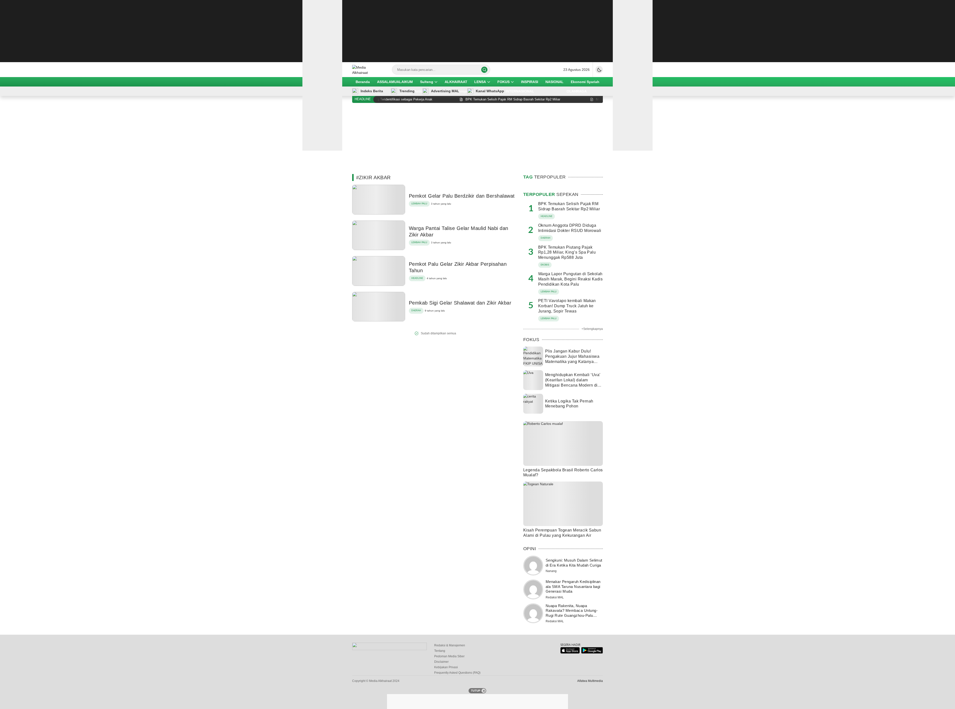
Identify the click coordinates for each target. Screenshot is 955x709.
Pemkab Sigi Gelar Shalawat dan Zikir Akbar (460, 303)
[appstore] (569, 652)
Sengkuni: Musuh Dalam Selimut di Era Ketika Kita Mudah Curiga (574, 562)
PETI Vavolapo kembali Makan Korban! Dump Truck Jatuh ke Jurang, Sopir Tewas (567, 306)
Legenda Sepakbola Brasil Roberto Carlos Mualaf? (563, 472)
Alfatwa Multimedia (590, 681)
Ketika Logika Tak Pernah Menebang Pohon (569, 403)
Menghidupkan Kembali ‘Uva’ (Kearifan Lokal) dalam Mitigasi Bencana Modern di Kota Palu (572, 382)
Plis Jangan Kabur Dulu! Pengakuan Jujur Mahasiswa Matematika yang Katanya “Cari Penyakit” (572, 359)
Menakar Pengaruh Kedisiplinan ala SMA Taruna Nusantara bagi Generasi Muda (573, 586)
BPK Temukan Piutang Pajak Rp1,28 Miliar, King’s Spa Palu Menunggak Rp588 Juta (567, 252)
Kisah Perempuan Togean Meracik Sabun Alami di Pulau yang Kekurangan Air (562, 532)
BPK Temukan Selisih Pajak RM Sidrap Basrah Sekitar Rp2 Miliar (569, 206)
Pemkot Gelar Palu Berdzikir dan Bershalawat (462, 196)
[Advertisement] (477, 31)
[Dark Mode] (599, 69)
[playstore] (592, 652)
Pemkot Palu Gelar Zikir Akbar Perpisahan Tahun (458, 267)
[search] (484, 70)
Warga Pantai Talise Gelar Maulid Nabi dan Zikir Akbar (458, 231)
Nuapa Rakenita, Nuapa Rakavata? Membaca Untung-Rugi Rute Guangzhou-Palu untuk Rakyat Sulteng (572, 613)
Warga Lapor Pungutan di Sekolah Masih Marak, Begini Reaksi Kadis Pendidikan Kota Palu (570, 279)
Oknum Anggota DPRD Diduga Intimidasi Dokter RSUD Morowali (569, 228)
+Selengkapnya (592, 329)
